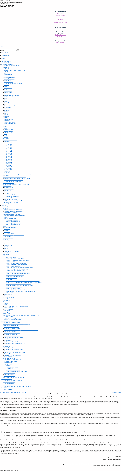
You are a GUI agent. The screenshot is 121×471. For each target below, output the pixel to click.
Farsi (5, 86)
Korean (6, 114)
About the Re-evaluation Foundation (12, 359)
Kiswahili (6, 113)
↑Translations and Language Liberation (17, 392)
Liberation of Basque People (10, 334)
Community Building (8, 187)
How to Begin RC (8, 295)
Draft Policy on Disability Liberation (12, 333)
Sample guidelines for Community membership (14, 215)
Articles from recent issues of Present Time (13, 200)
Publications (7, 350)
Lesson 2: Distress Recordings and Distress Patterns (17, 260)
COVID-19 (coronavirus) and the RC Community (13, 235)
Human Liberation (5, 321)
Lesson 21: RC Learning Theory (13, 288)
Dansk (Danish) (7, 80)
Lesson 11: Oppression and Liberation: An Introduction (18, 273)
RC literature (4, 205)
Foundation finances (9, 374)
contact (3, 58)
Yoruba (6, 137)
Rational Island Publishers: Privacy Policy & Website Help (16, 184)
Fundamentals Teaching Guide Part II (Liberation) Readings (17, 178)
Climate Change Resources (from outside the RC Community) (17, 386)
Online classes (7, 255)
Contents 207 (9, 154)
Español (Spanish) (8, 131)
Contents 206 (9, 153)
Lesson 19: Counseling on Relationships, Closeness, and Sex (20, 285)
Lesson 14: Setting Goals (11, 278)
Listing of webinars (8, 241)
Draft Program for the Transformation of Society (14, 343)
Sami (5, 126)
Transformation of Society (10, 192)
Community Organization (7, 206)
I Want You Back (60, 42)
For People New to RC (6, 61)
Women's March (8, 353)
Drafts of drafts (7, 340)
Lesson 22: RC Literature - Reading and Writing (16, 290)
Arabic (5, 73)
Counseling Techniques (8, 297)
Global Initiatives (9, 368)
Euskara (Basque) (8, 74)
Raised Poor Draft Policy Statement (12, 336)
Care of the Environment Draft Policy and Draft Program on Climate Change (21, 330)
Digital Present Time (60, 22)
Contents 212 (9, 162)
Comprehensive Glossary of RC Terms (13, 318)
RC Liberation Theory (9, 189)
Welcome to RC (6, 300)
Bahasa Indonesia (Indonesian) (11, 105)
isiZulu (5, 108)
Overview (8, 365)
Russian (6, 125)
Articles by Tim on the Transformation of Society (13, 377)
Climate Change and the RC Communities (12, 380)
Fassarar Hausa (8, 88)
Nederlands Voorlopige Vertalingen (14, 83)
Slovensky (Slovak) (8, 129)
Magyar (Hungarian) (8, 102)
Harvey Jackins (6, 313)
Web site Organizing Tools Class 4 (13, 224)
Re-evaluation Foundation (9, 358)
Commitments (7, 298)
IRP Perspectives (8, 304)
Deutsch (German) (8, 96)
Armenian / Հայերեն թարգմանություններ (15, 70)
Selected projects (8, 364)
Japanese (6, 110)
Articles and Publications (7, 64)
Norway (6, 243)
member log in (4, 52)
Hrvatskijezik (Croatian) (9, 77)
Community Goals (7, 236)
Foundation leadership (9, 373)
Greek (5, 98)
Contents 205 (9, 151)
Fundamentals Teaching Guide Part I (14, 181)
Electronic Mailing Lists (8, 238)
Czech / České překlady (9, 79)
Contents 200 (9, 144)
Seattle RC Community (9, 249)
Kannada (6, 111)
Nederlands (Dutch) (8, 82)
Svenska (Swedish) (8, 132)
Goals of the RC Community (10, 212)
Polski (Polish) (7, 120)
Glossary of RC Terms (8, 316)
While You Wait (9, 292)
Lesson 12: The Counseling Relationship (15, 275)
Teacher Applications (9, 233)
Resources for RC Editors (8, 183)
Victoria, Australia (8, 245)
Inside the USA (7, 230)
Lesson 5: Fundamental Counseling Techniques (16, 264)
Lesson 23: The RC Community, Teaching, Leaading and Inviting (20, 291)
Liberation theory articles (8, 344)
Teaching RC (7, 193)
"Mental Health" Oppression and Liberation (14, 337)
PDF (62, 36)
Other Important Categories (10, 199)
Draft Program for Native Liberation (12, 328)
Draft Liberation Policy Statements (10, 325)
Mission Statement (8, 347)
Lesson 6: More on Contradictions (13, 266)
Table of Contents (60, 35)
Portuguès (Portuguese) (9, 122)
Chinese (6, 76)
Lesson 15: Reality (10, 279)
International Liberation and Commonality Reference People (16, 324)
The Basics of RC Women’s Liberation (12, 355)
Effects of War (60, 15)
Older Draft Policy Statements (11, 339)
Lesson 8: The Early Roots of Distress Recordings (17, 269)
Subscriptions (6, 138)
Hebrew (6, 99)
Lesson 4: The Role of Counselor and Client (16, 263)
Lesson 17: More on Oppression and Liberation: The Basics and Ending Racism (23, 282)
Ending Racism (7, 190)
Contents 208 (9, 156)
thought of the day (5, 55)
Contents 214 (9, 165)
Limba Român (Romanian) (10, 123)
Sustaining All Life (7, 385)
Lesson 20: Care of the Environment (14, 287)
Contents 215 (9, 166)
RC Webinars (6, 239)
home (2, 46)
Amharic (6, 71)
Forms (4, 226)
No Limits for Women (7, 346)
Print (58, 36)
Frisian (5, 94)
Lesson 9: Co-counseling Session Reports (15, 270)
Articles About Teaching (11, 194)
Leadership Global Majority (12, 367)
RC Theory (6, 175)
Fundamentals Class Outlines (12, 196)
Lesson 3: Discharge (10, 261)
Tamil (5, 134)
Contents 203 (9, 148)
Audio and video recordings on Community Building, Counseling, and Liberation (21, 315)
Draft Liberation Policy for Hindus (11, 327)
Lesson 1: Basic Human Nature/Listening (15, 258)
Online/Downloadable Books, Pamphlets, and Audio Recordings (17, 174)
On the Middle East (8, 307)
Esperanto (6, 85)
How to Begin (6, 254)
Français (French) (8, 92)
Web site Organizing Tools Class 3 (13, 223)
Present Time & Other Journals (10, 140)
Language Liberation (7, 356)
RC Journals (7, 172)
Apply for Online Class (11, 257)
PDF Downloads (8, 169)
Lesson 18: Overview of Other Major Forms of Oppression (18, 284)
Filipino (6, 89)
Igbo (5, 104)
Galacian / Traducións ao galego (11, 95)
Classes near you (8, 294)
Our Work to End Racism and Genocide (11, 322)
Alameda (6, 248)
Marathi (6, 117)
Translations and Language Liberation (11, 65)
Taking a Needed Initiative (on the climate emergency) (16, 306)
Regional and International (10, 227)
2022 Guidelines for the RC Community (13, 209)
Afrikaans (6, 68)
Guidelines (5, 208)
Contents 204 (9, 150)
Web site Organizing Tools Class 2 (13, 221)
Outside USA (7, 229)
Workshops (5, 217)
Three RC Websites (5, 388)
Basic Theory (6, 301)
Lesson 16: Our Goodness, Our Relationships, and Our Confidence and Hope (23, 281)
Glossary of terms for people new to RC (13, 319)
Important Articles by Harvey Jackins (11, 202)
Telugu (5, 135)
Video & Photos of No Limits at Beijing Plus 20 (14, 352)
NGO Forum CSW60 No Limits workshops (13, 349)
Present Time (7, 141)
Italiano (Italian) (7, 107)
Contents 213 (9, 163)
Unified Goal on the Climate (9, 382)
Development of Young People (13, 370)
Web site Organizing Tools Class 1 (13, 220)
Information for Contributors (10, 361)
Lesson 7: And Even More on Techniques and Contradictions (19, 267)
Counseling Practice (6, 252)
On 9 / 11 (6, 312)
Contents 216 (9, 168)
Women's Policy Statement (10, 331)
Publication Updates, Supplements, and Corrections (14, 177)
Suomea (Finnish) (8, 91)
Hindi (5, 101)
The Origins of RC (5, 62)
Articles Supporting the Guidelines (12, 214)
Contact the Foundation (9, 376)
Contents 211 (9, 160)
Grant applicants (8, 362)
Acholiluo (6, 67)
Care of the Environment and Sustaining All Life (16, 371)
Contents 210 (9, 159)
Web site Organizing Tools (10, 218)
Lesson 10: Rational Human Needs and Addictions (17, 272)
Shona (5, 128)
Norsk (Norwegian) (8, 119)
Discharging (60, 14)
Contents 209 (9, 157)
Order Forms (7, 232)
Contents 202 (9, 147)
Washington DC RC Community (11, 251)
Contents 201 (9, 145)
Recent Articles (7, 171)
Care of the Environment (9, 197)
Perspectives (6, 303)
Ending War (7, 310)
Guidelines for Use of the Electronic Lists (13, 211)
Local (4, 242)
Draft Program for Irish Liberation (11, 341)
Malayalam (6, 116)
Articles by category (7, 186)
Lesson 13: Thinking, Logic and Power (14, 276)
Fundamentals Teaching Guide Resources (13, 180)
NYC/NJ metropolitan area (10, 246)
